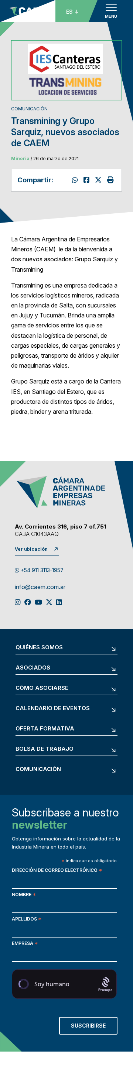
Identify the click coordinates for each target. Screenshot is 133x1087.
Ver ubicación (31, 549)
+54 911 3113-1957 (41, 570)
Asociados (33, 668)
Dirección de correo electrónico (57, 870)
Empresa (25, 943)
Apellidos (26, 919)
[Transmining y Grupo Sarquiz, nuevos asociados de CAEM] (99, 180)
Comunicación (38, 769)
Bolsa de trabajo (45, 749)
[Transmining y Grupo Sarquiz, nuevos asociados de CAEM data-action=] (76, 180)
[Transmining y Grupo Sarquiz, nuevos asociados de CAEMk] (87, 180)
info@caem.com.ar (40, 587)
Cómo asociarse (42, 688)
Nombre (24, 895)
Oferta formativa (45, 729)
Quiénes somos (39, 647)
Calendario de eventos (53, 708)
